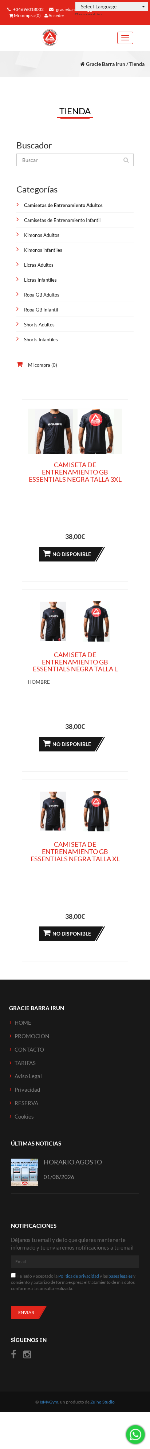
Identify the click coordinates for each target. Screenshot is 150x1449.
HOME (23, 1022)
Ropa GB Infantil (41, 310)
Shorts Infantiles (41, 339)
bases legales (120, 1276)
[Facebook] (14, 1354)
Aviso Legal (28, 1076)
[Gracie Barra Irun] (49, 38)
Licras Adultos (39, 265)
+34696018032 (28, 9)
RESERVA (26, 1103)
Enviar (26, 1312)
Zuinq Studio (102, 1402)
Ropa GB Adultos (41, 295)
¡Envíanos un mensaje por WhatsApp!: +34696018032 (135, 1434)
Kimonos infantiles (43, 250)
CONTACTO (29, 1049)
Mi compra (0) (27, 15)
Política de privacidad (78, 1276)
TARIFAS (25, 1063)
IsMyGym (49, 1402)
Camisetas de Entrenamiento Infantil (62, 220)
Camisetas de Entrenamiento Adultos (63, 205)
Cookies (24, 1116)
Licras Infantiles (40, 280)
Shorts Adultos (39, 324)
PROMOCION (32, 1036)
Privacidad (27, 1089)
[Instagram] (27, 1354)
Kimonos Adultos (41, 235)
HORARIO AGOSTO (73, 1162)
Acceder (56, 15)
